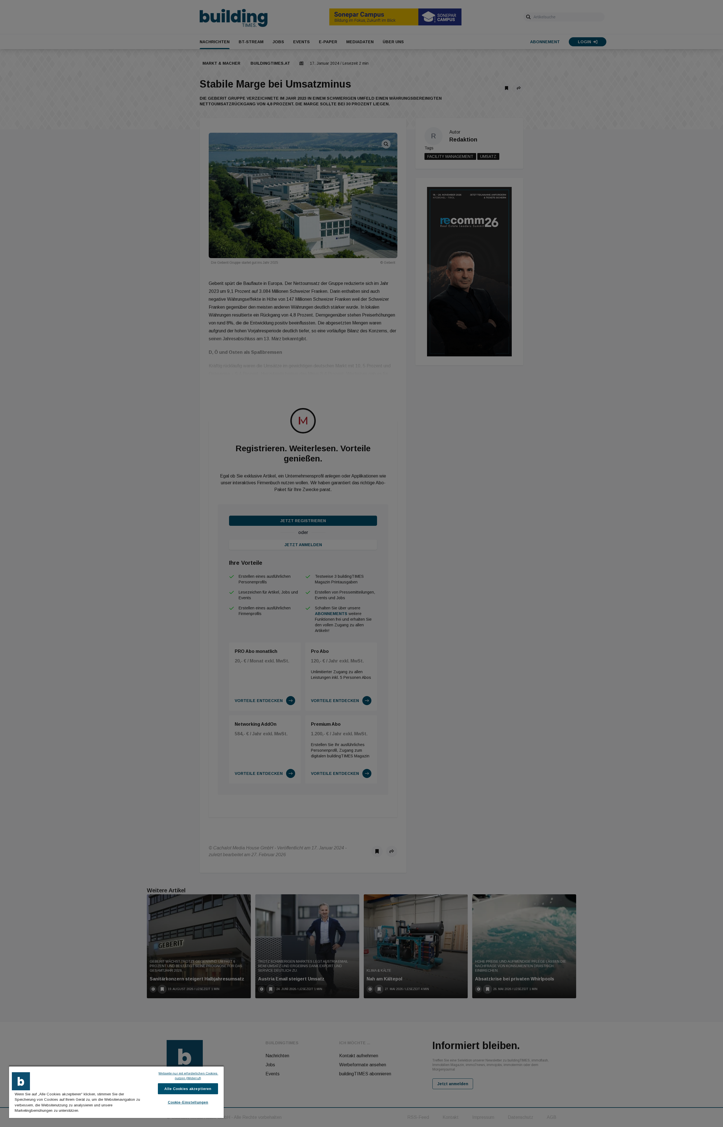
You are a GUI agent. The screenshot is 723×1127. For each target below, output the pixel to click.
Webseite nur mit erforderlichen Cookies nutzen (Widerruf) (188, 1076)
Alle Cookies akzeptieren (187, 1089)
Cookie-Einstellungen (188, 1102)
